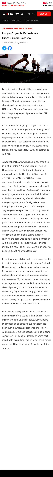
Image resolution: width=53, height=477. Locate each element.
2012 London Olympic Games (17, 28)
